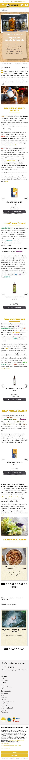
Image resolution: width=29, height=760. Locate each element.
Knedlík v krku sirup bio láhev (14, 388)
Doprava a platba (6, 691)
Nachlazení (19, 34)
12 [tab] (10, 587)
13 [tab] (13, 587)
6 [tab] (15, 584)
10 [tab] (24, 584)
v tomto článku (5, 369)
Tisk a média (4, 680)
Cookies (3, 700)
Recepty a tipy (16, 63)
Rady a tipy (24, 63)
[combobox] (12, 10)
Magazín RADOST (6, 687)
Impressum (4, 685)
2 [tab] (6, 584)
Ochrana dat (4, 693)
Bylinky (8, 34)
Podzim (13, 34)
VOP (2, 695)
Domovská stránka (6, 63)
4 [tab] (10, 584)
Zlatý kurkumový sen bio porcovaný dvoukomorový (14, 201)
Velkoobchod (5, 706)
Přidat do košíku (16, 212)
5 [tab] (16, 649)
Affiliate (3, 710)
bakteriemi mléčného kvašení (9, 497)
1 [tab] (2, 584)
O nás (2, 678)
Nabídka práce (5, 704)
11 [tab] (26, 584)
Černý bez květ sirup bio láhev (14, 297)
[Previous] (2, 198)
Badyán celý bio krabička (14, 462)
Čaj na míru (4, 712)
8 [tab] (19, 584)
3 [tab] (8, 584)
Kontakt (3, 683)
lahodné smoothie (11, 145)
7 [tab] (17, 584)
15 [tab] (17, 587)
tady (6, 348)
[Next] (26, 198)
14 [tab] (15, 587)
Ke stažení (4, 697)
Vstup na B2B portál (7, 708)
